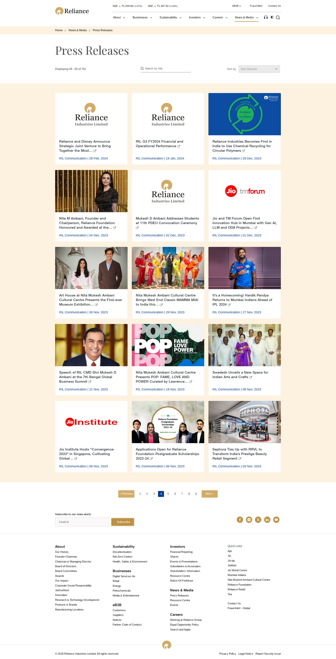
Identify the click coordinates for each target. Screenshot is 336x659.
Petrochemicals (122, 590)
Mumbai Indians (237, 574)
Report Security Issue (268, 653)
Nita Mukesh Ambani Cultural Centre (249, 579)
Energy (117, 585)
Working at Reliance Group (186, 619)
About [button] (117, 17)
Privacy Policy (227, 653)
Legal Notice (246, 653)
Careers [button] (218, 17)
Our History (62, 551)
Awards (59, 575)
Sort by (231, 69)
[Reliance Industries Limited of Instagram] (249, 520)
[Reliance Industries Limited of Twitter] (258, 520)
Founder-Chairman (66, 556)
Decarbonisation (122, 551)
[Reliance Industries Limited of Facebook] (240, 520)
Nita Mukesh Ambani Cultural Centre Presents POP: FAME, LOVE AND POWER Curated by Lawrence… (166, 377)
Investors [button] (194, 17)
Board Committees (66, 570)
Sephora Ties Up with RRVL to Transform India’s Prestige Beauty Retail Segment (239, 453)
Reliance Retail (236, 589)
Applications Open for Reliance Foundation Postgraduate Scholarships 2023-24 (167, 453)
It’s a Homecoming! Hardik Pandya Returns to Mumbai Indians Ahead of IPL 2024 (242, 299)
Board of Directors (65, 566)
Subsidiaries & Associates (185, 566)
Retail (116, 580)
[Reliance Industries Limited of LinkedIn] (267, 520)
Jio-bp (231, 560)
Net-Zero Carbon (122, 556)
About (60, 546)
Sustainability (124, 546)
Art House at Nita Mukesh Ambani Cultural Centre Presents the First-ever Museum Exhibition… (90, 299)
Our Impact (61, 580)
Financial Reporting (181, 551)
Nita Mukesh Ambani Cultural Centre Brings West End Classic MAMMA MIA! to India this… (167, 299)
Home (59, 30)
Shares (174, 556)
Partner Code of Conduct (127, 624)
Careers (176, 614)
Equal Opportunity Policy (184, 624)
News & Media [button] (244, 17)
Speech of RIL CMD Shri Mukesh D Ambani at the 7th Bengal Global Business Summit (87, 377)
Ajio (230, 550)
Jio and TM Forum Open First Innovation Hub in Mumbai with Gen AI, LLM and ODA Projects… (244, 223)
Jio (229, 555)
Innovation (61, 594)
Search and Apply (180, 629)
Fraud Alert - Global (239, 608)
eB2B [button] (235, 5)
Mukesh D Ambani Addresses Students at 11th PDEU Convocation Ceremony (167, 220)
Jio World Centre (237, 570)
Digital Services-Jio (124, 576)
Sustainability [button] (168, 17)
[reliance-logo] (80, 11)
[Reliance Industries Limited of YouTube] (276, 520)
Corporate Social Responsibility (73, 585)
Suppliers (118, 614)
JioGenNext (62, 590)
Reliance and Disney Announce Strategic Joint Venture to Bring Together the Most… (85, 146)
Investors (177, 546)
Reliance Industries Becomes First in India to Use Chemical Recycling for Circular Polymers (242, 146)
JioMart (232, 565)
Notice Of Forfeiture (181, 580)
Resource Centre (180, 575)
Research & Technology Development (77, 599)
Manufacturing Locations (69, 609)
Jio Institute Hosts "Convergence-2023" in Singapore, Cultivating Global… (87, 453)
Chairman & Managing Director (73, 561)
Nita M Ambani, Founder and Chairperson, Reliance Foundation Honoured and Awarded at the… (87, 223)
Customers (119, 610)
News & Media (78, 30)
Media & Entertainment (126, 595)
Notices (117, 619)
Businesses (122, 571)
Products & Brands (66, 604)
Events (174, 604)
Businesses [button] (140, 17)
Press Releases (179, 595)
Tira (230, 594)
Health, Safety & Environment (130, 561)
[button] (266, 17)
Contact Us (274, 5)
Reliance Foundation (239, 584)
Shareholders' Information (185, 570)
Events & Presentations (184, 561)
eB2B (117, 605)
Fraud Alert (256, 5)
